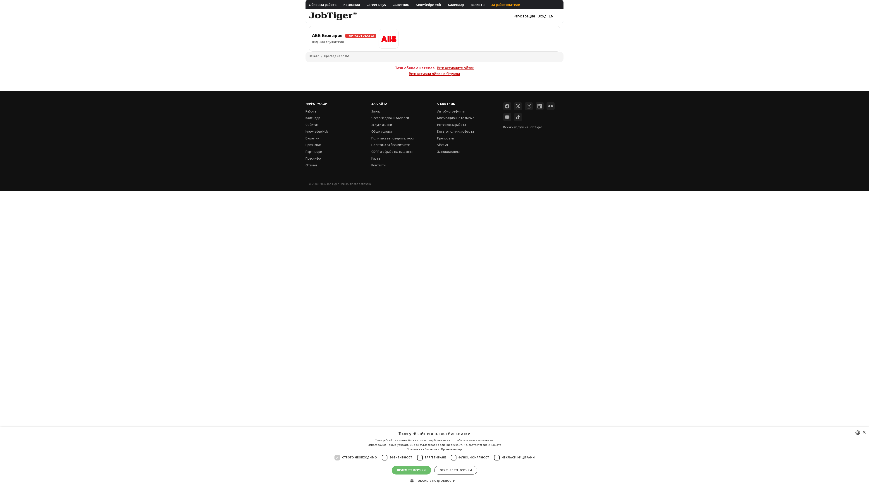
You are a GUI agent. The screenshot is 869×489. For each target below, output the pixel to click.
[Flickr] (551, 106)
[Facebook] (507, 106)
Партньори (314, 151)
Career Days (376, 5)
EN (551, 16)
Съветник (401, 5)
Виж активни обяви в (434, 74)
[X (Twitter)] (518, 106)
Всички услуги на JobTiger (522, 127)
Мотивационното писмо (456, 118)
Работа (311, 111)
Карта (375, 158)
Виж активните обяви (455, 68)
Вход (542, 16)
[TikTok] (518, 117)
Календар (456, 5)
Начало (314, 56)
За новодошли (448, 151)
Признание (314, 145)
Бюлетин (312, 138)
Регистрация (524, 16)
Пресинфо (313, 158)
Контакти (378, 165)
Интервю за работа (451, 125)
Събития (312, 125)
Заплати (478, 5)
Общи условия (382, 131)
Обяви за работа (323, 5)
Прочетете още (452, 449)
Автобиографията (451, 111)
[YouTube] (507, 117)
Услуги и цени (381, 125)
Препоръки (445, 138)
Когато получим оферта (455, 131)
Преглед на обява (336, 56)
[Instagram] (529, 106)
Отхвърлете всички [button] (456, 470)
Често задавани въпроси (390, 118)
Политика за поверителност (393, 138)
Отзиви (311, 165)
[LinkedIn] (540, 106)
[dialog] (434, 458)
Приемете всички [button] (411, 470)
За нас (375, 111)
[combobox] (857, 432)
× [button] (864, 432)
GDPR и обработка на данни (392, 151)
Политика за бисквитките (390, 145)
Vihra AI (442, 145)
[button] (434, 481)
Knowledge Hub (428, 5)
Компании (351, 5)
